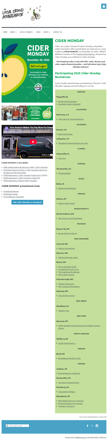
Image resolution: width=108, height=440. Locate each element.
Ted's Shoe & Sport (66, 274)
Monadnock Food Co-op (68, 269)
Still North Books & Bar (68, 257)
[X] (92, 425)
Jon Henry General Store (68, 382)
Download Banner (11, 191)
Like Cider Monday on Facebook (27, 202)
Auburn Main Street (66, 203)
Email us (66, 86)
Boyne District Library (67, 233)
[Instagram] (96, 425)
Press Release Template (13, 197)
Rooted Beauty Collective (69, 373)
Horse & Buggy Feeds (67, 267)
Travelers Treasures (66, 406)
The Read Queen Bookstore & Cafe (73, 143)
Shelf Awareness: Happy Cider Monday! (20, 180)
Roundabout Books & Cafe (69, 358)
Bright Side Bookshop (67, 101)
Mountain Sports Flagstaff (69, 104)
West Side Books (65, 134)
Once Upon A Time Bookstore (71, 119)
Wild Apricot (81, 437)
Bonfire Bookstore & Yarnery (70, 403)
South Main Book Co (67, 343)
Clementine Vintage (66, 391)
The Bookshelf (64, 173)
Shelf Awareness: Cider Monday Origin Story (22, 175)
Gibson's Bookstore (66, 248)
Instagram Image (10, 194)
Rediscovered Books (67, 188)
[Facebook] (87, 425)
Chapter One (63, 310)
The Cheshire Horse (66, 295)
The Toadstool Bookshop (69, 272)
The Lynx (62, 158)
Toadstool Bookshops (85, 54)
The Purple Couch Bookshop (70, 218)
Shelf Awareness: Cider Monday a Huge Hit (21, 178)
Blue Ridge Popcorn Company (71, 401)
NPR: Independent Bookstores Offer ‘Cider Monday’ (25, 167)
